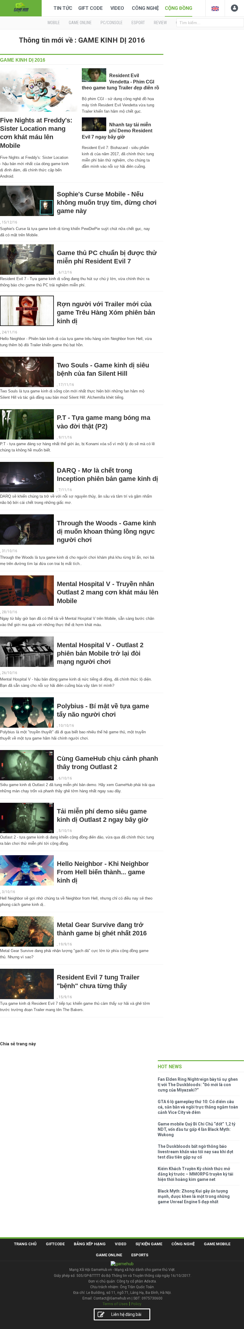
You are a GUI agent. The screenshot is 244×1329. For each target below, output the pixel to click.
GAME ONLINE (80, 22)
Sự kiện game (148, 1244)
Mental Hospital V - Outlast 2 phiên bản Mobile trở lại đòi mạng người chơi (100, 653)
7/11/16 (65, 490)
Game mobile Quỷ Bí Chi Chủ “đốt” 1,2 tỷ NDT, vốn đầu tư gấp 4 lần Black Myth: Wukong (196, 1129)
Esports (139, 1255)
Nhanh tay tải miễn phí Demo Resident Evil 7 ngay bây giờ (117, 130)
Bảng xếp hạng (90, 1244)
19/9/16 (65, 944)
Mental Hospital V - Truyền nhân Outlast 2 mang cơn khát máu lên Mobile (107, 592)
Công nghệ (145, 8)
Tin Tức (63, 8)
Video (117, 8)
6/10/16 (65, 778)
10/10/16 (66, 726)
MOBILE (54, 22)
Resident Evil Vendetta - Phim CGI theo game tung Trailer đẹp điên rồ (120, 81)
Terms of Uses (115, 1304)
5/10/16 (65, 831)
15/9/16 (65, 997)
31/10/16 (9, 551)
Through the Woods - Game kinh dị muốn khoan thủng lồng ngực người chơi (106, 531)
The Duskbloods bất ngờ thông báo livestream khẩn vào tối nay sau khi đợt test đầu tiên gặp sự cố (195, 1151)
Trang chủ (25, 1244)
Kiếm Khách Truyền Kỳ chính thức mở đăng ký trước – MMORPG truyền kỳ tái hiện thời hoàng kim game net (195, 1174)
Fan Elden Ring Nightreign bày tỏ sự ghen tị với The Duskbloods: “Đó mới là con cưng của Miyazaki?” (198, 1084)
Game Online (109, 1255)
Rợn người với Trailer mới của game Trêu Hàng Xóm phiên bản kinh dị (106, 312)
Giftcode (55, 1244)
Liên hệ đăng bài (126, 1314)
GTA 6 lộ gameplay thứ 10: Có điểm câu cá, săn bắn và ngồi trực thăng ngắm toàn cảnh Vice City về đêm (198, 1107)
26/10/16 (9, 673)
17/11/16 (66, 385)
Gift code (90, 8)
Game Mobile (217, 1244)
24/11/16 (9, 332)
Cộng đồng (178, 8)
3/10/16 (8, 892)
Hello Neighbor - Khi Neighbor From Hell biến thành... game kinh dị (103, 872)
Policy (136, 1304)
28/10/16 (9, 612)
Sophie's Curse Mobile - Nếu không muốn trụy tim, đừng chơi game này (107, 202)
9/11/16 (65, 437)
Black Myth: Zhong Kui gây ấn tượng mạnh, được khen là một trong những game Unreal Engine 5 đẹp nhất (194, 1196)
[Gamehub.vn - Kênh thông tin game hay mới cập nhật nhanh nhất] (21, 7)
